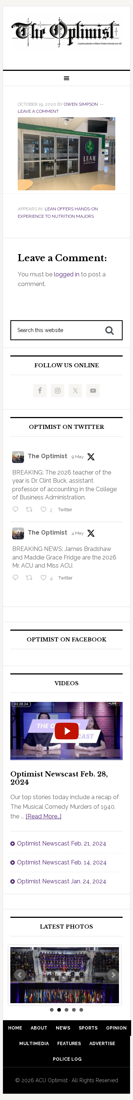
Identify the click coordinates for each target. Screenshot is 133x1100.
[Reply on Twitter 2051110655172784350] (17, 578)
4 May (78, 533)
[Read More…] (43, 816)
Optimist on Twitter (66, 427)
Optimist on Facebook (66, 640)
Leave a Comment (38, 111)
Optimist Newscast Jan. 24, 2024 (61, 881)
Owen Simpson (81, 104)
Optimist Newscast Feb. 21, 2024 (61, 843)
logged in (66, 274)
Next (113, 975)
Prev (20, 975)
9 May (78, 456)
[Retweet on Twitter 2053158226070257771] (31, 510)
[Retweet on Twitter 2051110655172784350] (31, 578)
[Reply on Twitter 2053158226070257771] (17, 510)
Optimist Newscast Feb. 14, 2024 (62, 862)
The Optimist (47, 456)
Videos (67, 683)
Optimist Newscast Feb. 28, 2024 (59, 778)
